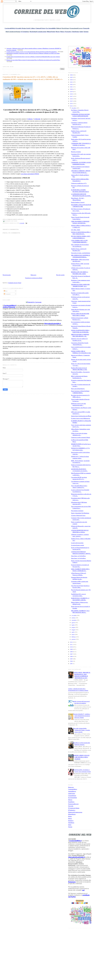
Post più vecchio (60, 275)
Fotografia (70, 806)
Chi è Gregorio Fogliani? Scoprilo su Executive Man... (80, 586)
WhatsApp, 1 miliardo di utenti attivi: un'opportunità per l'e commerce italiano (77, 689)
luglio (73, 625)
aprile (73, 632)
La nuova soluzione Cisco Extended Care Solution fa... (80, 490)
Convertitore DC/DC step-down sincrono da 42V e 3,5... (79, 478)
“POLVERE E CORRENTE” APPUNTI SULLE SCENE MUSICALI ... (80, 171)
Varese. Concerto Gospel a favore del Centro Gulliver (80, 218)
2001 (71, 663)
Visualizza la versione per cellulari (33, 278)
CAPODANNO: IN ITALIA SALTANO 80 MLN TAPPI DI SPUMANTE (80, 115)
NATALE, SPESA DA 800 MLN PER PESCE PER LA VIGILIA (80, 314)
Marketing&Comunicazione (75, 812)
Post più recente (7, 275)
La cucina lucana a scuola (77, 545)
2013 (71, 106)
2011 (71, 644)
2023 (71, 82)
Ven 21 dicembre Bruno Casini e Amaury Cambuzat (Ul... (79, 486)
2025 (71, 77)
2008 (71, 651)
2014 (71, 103)
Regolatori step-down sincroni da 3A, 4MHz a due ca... (80, 396)
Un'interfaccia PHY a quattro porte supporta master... (79, 582)
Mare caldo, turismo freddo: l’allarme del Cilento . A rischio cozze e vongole (81, 730)
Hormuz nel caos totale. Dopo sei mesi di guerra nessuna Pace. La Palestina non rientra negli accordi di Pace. (33, 60)
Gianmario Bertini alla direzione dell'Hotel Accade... (79, 578)
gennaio (74, 639)
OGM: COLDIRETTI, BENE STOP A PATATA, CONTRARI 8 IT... (80, 570)
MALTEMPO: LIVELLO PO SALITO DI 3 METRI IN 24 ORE (81, 205)
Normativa (70, 820)
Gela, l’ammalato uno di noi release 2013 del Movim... (80, 245)
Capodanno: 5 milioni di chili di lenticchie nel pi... (79, 123)
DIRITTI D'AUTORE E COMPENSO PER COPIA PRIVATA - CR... (80, 335)
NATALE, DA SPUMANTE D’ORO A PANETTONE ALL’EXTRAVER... (80, 331)
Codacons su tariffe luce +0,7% (79, 183)
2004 (71, 661)
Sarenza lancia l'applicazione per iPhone (81, 416)
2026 (71, 75)
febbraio (74, 637)
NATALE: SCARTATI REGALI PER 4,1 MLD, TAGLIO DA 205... (81, 233)
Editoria (70, 799)
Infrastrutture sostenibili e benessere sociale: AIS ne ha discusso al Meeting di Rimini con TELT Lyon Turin (33, 53)
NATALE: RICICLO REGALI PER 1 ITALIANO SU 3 (80, 180)
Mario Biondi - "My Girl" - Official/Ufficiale (77, 199)
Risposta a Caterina (76, 151)
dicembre (74, 108)
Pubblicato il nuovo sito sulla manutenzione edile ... (78, 404)
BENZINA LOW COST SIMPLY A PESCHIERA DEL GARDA (79, 273)
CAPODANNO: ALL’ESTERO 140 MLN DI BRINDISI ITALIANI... (81, 163)
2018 (71, 94)
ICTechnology (71, 810)
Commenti (7, 294)
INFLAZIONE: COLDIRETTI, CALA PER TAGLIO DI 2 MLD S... (80, 611)
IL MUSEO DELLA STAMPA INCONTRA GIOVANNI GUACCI (80, 190)
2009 (71, 649)
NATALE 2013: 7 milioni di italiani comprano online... (80, 457)
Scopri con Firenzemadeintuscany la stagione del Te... (80, 548)
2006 (71, 656)
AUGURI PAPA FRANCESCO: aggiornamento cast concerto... (79, 470)
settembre (74, 620)
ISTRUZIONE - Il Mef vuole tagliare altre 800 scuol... (80, 260)
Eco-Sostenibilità (72, 797)
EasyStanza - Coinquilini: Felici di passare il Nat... (79, 111)
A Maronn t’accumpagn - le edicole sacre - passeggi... (80, 535)
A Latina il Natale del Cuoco (78, 515)
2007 (71, 654)
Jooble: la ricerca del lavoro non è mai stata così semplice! (81, 702)
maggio (74, 630)
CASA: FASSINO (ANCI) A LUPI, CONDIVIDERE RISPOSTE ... (79, 241)
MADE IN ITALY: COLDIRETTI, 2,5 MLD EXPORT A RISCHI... (80, 599)
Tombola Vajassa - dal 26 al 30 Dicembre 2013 (78, 132)
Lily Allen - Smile (75, 229)
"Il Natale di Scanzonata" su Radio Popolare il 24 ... (79, 318)
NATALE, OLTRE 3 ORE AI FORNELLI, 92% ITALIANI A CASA (81, 352)
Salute (69, 824)
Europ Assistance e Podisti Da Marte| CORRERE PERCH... (80, 392)
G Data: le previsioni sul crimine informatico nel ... (79, 434)
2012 (71, 642)
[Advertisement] (47, 38)
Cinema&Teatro (72, 795)
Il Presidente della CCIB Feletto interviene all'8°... (79, 503)
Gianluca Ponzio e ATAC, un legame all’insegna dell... (80, 264)
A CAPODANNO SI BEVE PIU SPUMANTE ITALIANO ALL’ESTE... (81, 195)
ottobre (73, 618)
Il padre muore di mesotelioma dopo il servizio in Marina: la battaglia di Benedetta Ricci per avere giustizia (33, 56)
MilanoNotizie (72, 814)
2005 (71, 659)
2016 (71, 99)
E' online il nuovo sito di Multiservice (80, 418)
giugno (73, 627)
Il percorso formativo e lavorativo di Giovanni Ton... (80, 565)
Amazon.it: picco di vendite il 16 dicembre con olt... (79, 339)
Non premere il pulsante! (77, 510)
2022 (71, 84)
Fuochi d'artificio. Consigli (77, 202)
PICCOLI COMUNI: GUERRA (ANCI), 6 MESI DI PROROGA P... (80, 237)
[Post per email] (26, 223)
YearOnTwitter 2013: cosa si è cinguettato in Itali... (78, 595)
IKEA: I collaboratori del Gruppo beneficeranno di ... (79, 377)
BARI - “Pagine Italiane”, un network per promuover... (80, 461)
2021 (71, 87)
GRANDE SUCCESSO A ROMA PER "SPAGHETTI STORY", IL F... (80, 285)
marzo (73, 634)
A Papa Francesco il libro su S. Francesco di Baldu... (78, 574)
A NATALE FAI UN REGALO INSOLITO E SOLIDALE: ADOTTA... (81, 552)
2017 (71, 96)
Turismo (70, 827)
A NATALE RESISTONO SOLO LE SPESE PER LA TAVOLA (79, 531)
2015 (71, 101)
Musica (70, 818)
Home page (33, 275)
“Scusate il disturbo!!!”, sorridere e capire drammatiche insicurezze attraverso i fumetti (81, 715)
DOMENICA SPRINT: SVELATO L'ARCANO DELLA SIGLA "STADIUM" (81, 757)
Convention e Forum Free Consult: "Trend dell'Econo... (79, 343)
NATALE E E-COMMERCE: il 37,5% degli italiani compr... (80, 449)
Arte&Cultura (71, 793)
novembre (74, 615)
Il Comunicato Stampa (73, 808)
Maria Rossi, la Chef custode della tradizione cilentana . (81, 743)
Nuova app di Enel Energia (78, 388)
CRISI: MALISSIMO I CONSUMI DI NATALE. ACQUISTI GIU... (80, 222)
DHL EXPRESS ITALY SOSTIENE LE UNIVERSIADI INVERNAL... (80, 256)
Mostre (70, 816)
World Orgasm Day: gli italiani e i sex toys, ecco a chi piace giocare (82, 770)
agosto (73, 622)
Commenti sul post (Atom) (14, 283)
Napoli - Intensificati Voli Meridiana (80, 513)
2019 (71, 91)
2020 (71, 89)
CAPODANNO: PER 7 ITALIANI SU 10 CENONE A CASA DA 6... (81, 144)
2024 (71, 79)
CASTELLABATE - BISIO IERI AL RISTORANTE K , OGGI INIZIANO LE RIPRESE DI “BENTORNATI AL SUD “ (81, 675)
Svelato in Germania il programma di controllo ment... (80, 167)
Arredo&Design (72, 791)
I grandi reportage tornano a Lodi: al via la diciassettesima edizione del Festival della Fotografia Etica (31, 51)
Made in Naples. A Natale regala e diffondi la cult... (79, 603)
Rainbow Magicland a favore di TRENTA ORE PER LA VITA (79, 368)
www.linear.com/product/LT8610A (30, 174)
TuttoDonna (71, 822)
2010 (71, 647)
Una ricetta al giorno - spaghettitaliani (80, 253)
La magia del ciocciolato (77, 543)
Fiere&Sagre (71, 802)
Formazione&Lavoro (73, 804)
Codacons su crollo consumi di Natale (80, 437)
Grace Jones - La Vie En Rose (78, 556)
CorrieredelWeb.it (72, 789)
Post (6, 291)
